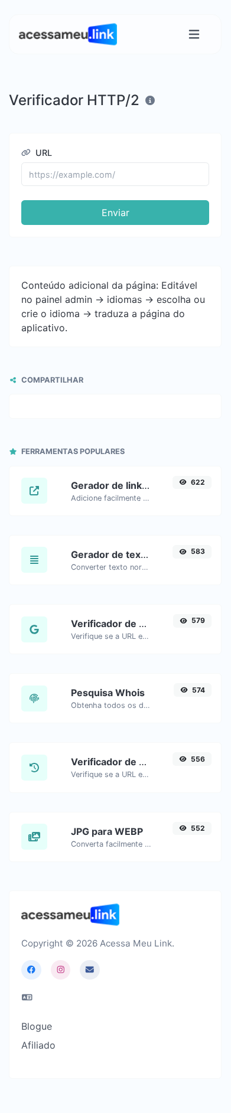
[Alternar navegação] (194, 34)
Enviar (115, 212)
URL (42, 153)
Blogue (36, 1026)
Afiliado (38, 1045)
